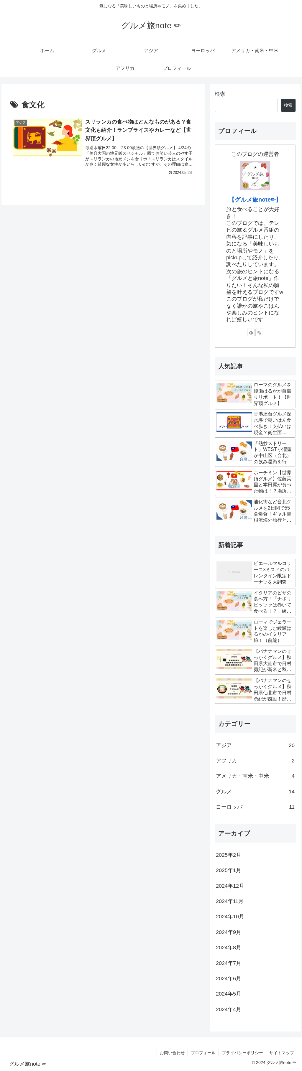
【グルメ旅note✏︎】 (255, 199)
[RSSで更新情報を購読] (259, 332)
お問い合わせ (172, 1052)
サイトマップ (281, 1052)
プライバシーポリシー (242, 1052)
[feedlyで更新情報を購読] (251, 332)
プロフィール (203, 1052)
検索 (220, 94)
